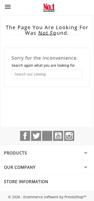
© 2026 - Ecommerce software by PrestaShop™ (47, 196)
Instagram (69, 136)
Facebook (25, 136)
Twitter (36, 136)
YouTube (58, 136)
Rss (47, 136)
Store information (26, 181)
